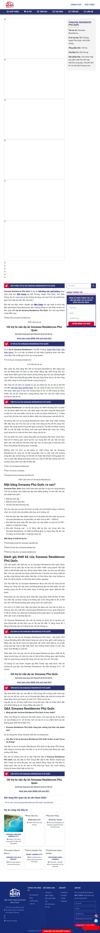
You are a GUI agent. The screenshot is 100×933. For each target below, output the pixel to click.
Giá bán (59, 12)
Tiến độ (74, 12)
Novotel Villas (55, 820)
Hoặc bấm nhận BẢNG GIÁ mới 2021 (34, 791)
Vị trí (29, 12)
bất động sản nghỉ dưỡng (49, 291)
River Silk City (34, 820)
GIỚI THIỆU (89, 4)
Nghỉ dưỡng (49, 895)
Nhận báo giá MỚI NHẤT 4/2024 (56, 931)
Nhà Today (38, 305)
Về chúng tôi (33, 895)
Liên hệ (89, 12)
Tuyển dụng (33, 901)
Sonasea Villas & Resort (13, 858)
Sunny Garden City (34, 854)
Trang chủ (76, 4)
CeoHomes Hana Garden (55, 858)
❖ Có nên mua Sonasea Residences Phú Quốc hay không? (29, 802)
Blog (31, 898)
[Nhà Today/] (9, 4)
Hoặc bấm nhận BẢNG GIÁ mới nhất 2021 (34, 338)
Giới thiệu (14, 12)
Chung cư (48, 892)
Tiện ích (43, 12)
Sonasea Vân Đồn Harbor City (13, 835)
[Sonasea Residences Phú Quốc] (13, 823)
